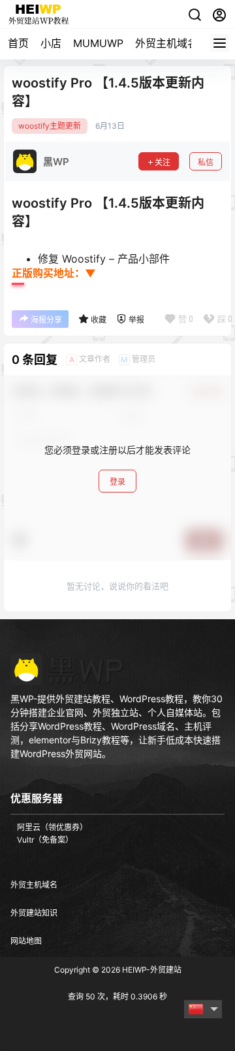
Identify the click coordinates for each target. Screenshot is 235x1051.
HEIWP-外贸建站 (150, 970)
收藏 (98, 320)
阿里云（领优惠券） (52, 827)
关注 (162, 162)
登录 (117, 482)
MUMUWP (98, 43)
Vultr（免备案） (45, 840)
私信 (205, 162)
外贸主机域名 (166, 43)
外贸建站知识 (33, 913)
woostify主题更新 (49, 126)
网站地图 (26, 941)
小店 (50, 43)
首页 (18, 43)
